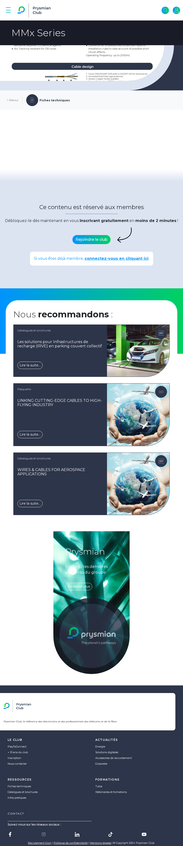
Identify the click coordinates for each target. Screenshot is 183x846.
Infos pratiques (17, 797)
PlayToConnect (17, 746)
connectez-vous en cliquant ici (116, 258)
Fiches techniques (19, 786)
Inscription (14, 758)
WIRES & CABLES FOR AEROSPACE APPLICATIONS (51, 471)
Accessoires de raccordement (113, 758)
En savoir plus (78, 586)
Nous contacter (17, 763)
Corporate (101, 763)
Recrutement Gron (39, 843)
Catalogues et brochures (23, 792)
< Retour (13, 100)
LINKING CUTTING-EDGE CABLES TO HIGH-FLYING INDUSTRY (59, 402)
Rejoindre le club (91, 239)
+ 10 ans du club (18, 752)
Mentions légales (100, 843)
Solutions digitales (106, 752)
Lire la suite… (30, 365)
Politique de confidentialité (71, 843)
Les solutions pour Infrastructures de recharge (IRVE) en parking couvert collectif (59, 343)
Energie (100, 746)
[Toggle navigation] (8, 10)
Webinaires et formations (111, 792)
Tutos (98, 786)
